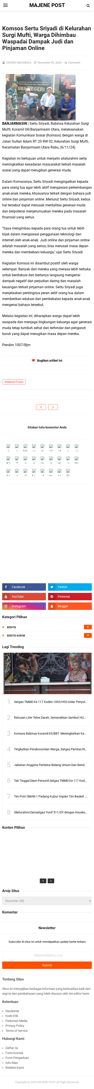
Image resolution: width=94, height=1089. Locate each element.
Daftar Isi (11, 1048)
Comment (74, 62)
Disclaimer (12, 1011)
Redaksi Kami (14, 1067)
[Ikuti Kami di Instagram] (24, 606)
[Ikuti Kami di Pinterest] (70, 596)
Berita (11, 627)
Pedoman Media (16, 1021)
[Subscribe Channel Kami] (24, 596)
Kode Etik (11, 1016)
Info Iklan (11, 1063)
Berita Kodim (16, 635)
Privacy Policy (14, 1025)
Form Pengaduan (17, 1058)
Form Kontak (14, 1053)
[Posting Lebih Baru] (41, 407)
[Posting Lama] (53, 407)
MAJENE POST (46, 1082)
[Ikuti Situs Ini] (70, 606)
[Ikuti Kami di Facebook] (24, 587)
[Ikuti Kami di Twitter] (70, 587)
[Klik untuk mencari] (88, 5)
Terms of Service (16, 1030)
